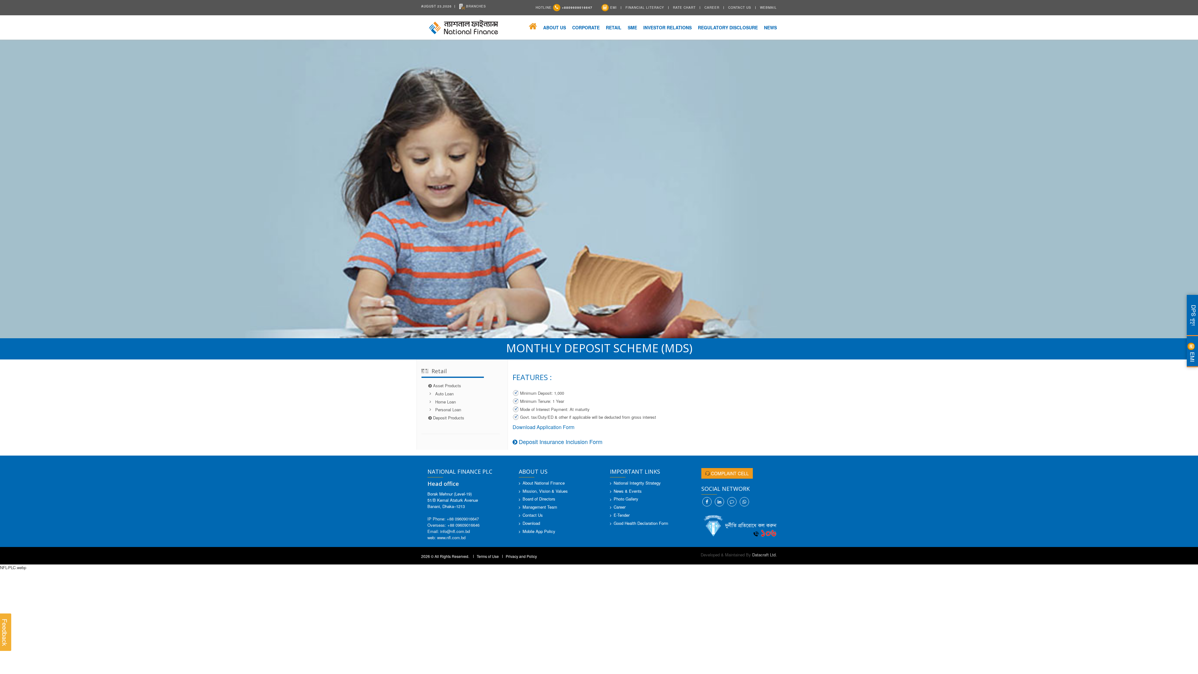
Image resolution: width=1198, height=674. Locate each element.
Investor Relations (667, 27)
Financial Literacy (645, 7)
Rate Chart (684, 7)
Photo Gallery (626, 499)
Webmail (768, 7)
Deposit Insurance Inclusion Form (559, 441)
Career (711, 7)
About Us (554, 27)
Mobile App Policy (539, 531)
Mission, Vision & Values (545, 491)
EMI (613, 7)
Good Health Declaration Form (641, 523)
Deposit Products (450, 418)
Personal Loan (448, 410)
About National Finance (544, 483)
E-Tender (622, 515)
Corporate (586, 27)
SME (632, 27)
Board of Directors (539, 499)
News (770, 27)
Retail (613, 27)
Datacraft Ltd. (764, 555)
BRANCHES (475, 6)
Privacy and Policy (521, 556)
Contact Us (739, 7)
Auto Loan (444, 394)
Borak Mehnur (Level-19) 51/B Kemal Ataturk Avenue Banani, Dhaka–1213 (452, 500)
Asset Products (448, 385)
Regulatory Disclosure (728, 27)
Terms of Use (488, 556)
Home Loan (445, 402)
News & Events (628, 491)
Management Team (540, 507)
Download (531, 523)
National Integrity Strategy (637, 483)
